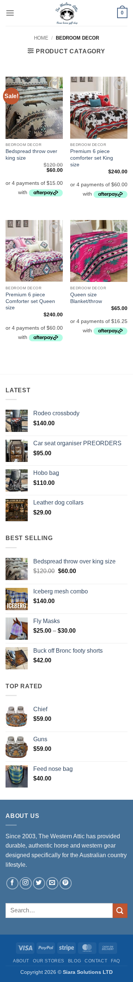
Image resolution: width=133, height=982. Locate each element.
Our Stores (48, 960)
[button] (10, 13)
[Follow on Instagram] (26, 883)
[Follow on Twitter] (39, 883)
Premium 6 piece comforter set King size (91, 158)
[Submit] (120, 910)
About (21, 960)
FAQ (115, 960)
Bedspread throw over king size (31, 155)
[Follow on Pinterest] (65, 883)
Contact (96, 960)
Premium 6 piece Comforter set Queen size (30, 301)
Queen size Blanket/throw (86, 298)
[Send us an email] (52, 883)
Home (41, 38)
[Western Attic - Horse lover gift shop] (66, 13)
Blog (74, 960)
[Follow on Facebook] (12, 883)
